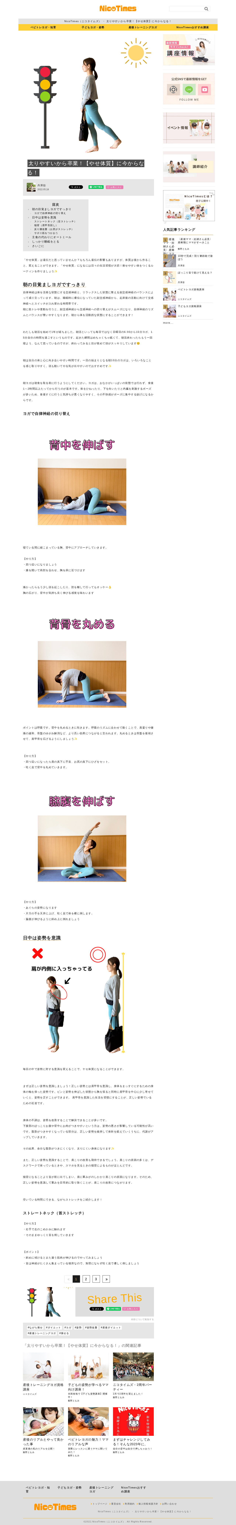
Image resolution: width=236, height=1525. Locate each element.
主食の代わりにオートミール (51, 237)
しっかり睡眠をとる (45, 241)
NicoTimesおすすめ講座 (192, 27)
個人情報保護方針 (148, 1504)
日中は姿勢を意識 (44, 217)
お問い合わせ (169, 1504)
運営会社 (116, 1504)
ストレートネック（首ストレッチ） (55, 221)
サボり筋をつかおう (46, 233)
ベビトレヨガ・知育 (43, 27)
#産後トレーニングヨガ (42, 1333)
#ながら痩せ (35, 1327)
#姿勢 (78, 1327)
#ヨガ (68, 1327)
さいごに (38, 246)
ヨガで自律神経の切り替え (50, 213)
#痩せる (64, 1333)
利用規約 (130, 1504)
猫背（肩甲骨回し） (46, 225)
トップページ (100, 1504)
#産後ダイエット (111, 1327)
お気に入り (116, 187)
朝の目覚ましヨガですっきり (51, 209)
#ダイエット (53, 1327)
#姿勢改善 (91, 1327)
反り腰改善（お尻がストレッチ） (54, 229)
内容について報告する (142, 1319)
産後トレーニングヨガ (143, 27)
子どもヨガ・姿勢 (93, 27)
